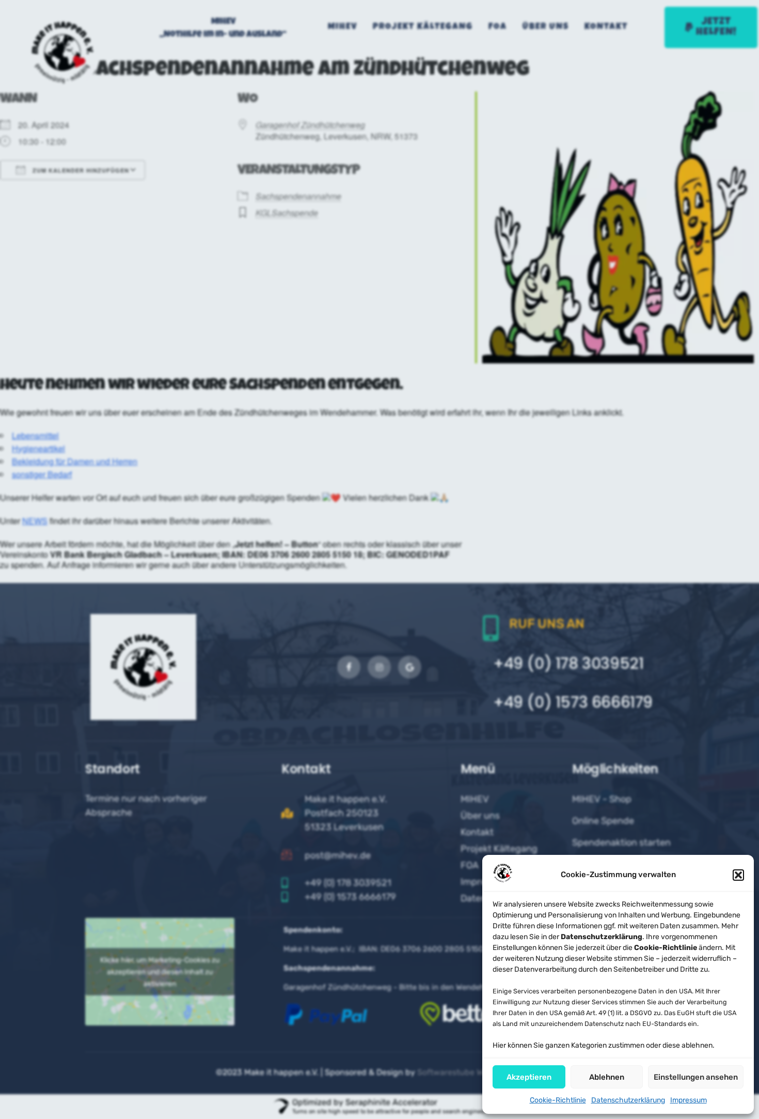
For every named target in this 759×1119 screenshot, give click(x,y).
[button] (738, 875)
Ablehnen (606, 1077)
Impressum (688, 1100)
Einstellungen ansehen (696, 1077)
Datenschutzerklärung (628, 1100)
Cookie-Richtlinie (558, 1100)
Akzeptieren (529, 1077)
